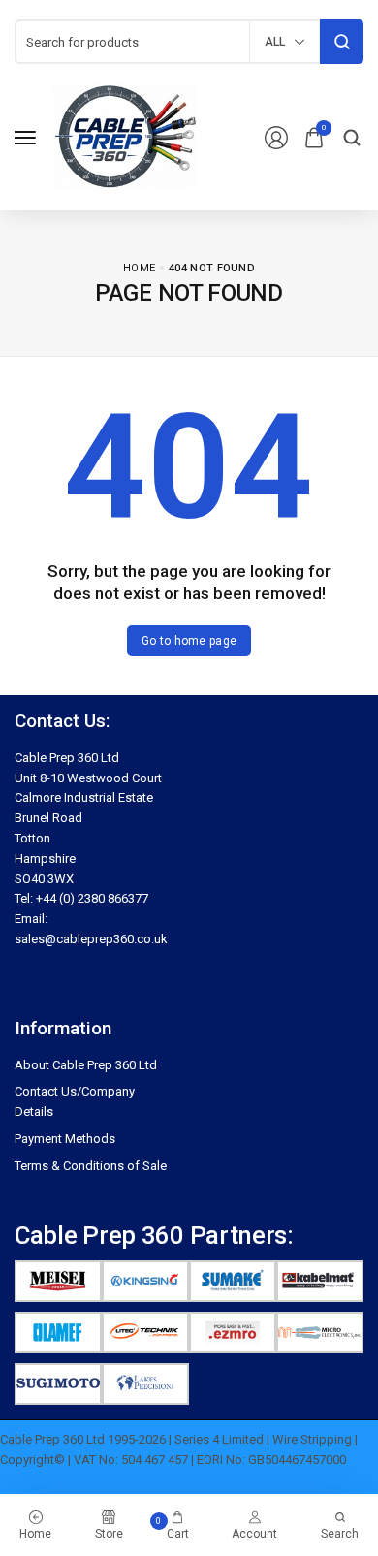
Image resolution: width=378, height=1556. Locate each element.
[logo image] (125, 136)
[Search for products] (341, 41)
